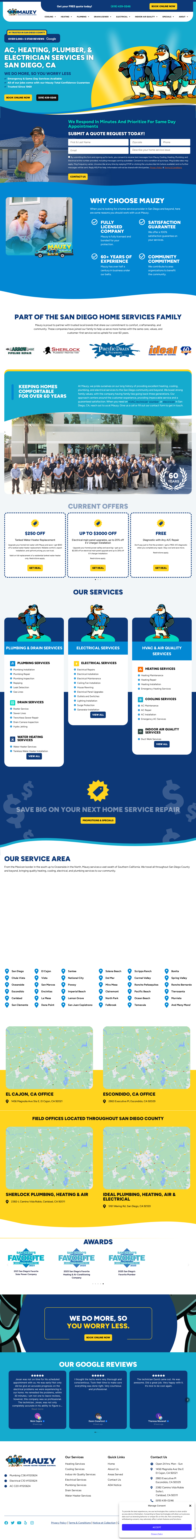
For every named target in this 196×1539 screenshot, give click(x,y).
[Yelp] (25, 1523)
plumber (154, 401)
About (182, 17)
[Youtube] (19, 1523)
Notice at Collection (104, 1522)
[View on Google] (37, 1416)
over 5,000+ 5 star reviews (26, 38)
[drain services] (12, 702)
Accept (157, 1527)
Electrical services (99, 663)
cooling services (160, 699)
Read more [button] (37, 1409)
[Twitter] (12, 1523)
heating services (160, 669)
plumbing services (33, 663)
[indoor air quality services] (140, 731)
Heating (65, 17)
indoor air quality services (162, 730)
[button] (190, 1505)
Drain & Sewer (101, 17)
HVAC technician (138, 401)
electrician (169, 401)
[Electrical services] (76, 663)
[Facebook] (6, 1523)
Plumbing (82, 17)
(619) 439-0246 (121, 6)
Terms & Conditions (173, 167)
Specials (166, 17)
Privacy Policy (157, 1534)
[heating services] (140, 669)
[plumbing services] (12, 663)
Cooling (49, 17)
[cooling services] (140, 699)
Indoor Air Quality (145, 17)
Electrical (122, 17)
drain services (30, 702)
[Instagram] (32, 1523)
